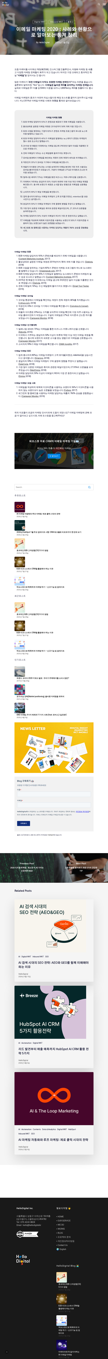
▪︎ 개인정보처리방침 (65, 1241)
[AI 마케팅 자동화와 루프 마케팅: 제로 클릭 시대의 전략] (54, 1113)
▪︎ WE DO (60, 1225)
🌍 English (61, 1249)
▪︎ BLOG (59, 1233)
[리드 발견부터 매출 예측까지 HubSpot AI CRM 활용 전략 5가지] (54, 1027)
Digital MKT (40, 22)
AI (19, 957)
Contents (37, 1129)
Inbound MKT (56, 22)
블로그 (71, 22)
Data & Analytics (49, 1129)
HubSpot (50, 835)
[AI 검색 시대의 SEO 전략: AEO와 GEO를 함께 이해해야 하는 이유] (54, 940)
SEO (47, 957)
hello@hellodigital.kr (32, 1225)
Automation (26, 1043)
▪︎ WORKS (60, 1229)
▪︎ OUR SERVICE (63, 1220)
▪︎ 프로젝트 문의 (63, 1237)
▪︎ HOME (59, 1216)
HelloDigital (44, 42)
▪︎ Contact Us (62, 1245)
